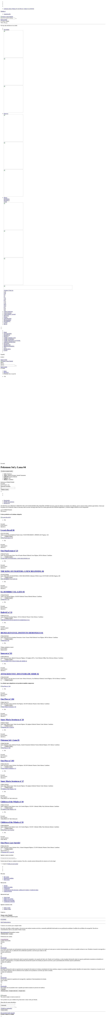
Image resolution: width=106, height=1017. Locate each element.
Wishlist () (3, 11)
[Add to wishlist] (1, 491)
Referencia (3, 482)
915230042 (3, 919)
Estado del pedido (8, 887)
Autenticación (7, 14)
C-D (5, 303)
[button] (4, 947)
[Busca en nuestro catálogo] (16, 18)
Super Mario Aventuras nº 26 (12, 720)
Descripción (7, 500)
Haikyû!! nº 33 (6, 612)
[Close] (1, 328)
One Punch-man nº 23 (9, 551)
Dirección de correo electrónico (8, 1002)
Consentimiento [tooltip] (4, 939)
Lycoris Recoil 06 (7, 530)
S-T (5, 297)
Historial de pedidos (9, 878)
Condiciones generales (9, 901)
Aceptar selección (13, 990)
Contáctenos (7, 888)
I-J (4, 296)
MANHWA (7, 199)
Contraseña (3, 1005)
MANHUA (6, 200)
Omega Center (7, 909)
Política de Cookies (8, 898)
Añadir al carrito (4, 489)
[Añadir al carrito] (1, 712)
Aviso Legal (7, 897)
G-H (5, 292)
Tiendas (6, 885)
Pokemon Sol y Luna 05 (10, 740)
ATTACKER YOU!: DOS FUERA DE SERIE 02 (20, 674)
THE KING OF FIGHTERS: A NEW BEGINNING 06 (22, 571)
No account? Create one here (8, 1012)
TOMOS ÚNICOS (8, 290)
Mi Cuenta (6, 877)
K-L (5, 300)
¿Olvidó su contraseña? (6, 1008)
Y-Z (5, 310)
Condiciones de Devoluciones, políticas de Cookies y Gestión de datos (21, 890)
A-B (5, 299)
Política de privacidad (12, 864)
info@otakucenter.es (6, 922)
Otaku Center (7, 907)
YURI (5, 201)
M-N (5, 304)
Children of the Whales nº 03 (12, 822)
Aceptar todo (22, 990)
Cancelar (3, 989)
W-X (5, 306)
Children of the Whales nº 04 (12, 802)
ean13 (2, 510)
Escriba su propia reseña (6, 471)
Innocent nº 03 (6, 653)
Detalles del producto (9, 501)
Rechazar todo (4, 933)
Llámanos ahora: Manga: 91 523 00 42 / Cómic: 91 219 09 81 (19, 8)
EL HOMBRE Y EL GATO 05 (13, 592)
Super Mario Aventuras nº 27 (12, 781)
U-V (5, 301)
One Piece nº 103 (7, 761)
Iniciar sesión (4, 359)
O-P (5, 308)
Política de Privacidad (9, 900)
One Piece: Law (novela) (10, 843)
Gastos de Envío (8, 891)
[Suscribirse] (16, 858)
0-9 (4, 294)
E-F (5, 307)
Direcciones (7, 879)
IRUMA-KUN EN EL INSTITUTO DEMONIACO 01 (22, 633)
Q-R (5, 293)
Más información (5, 932)
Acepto (10, 933)
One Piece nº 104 (7, 699)
